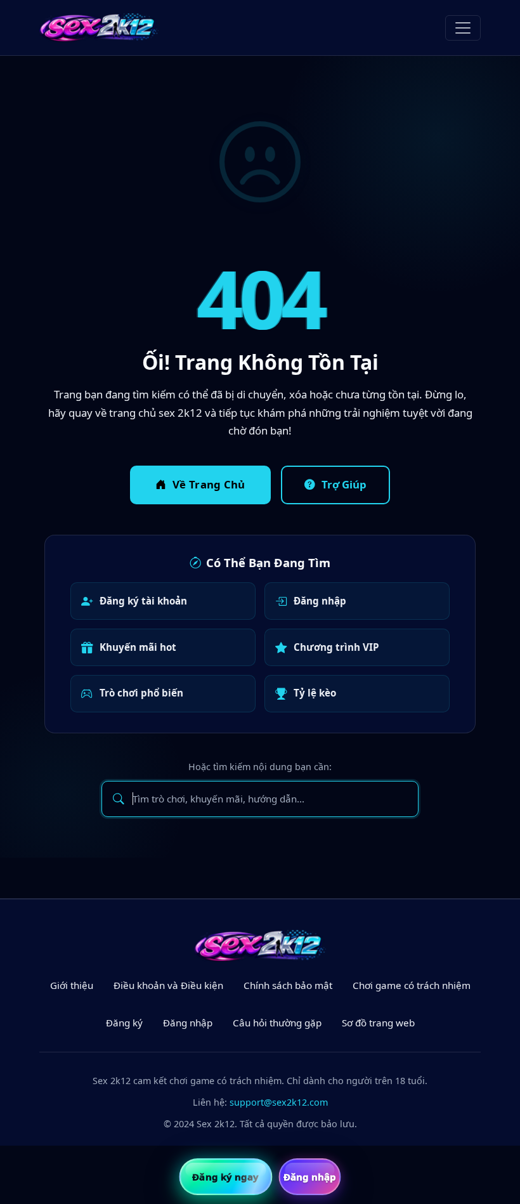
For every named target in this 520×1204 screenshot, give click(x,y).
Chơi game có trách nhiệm (412, 985)
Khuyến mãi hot (138, 647)
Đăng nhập (320, 600)
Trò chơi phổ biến (141, 692)
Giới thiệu (71, 985)
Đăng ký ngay (225, 1176)
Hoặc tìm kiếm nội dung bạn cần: (260, 767)
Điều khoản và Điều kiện (168, 985)
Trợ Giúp (344, 484)
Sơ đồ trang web (378, 1022)
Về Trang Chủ (208, 484)
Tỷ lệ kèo (315, 692)
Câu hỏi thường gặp (277, 1022)
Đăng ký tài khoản (143, 600)
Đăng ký (124, 1022)
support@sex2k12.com (279, 1102)
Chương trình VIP (336, 647)
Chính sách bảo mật (288, 985)
